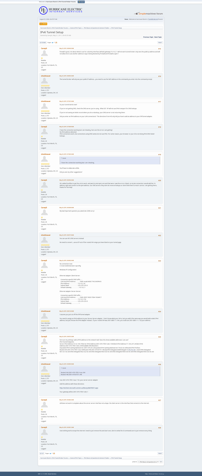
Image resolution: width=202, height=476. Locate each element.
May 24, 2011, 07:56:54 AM (66, 154)
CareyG (44, 48)
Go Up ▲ (161, 474)
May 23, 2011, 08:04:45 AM (66, 48)
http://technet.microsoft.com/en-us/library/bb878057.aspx (79, 388)
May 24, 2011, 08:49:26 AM (66, 260)
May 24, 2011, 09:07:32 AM (66, 336)
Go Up (42, 453)
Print (160, 42)
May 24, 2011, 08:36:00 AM (66, 207)
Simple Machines (52, 474)
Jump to (134, 462)
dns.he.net (132, 350)
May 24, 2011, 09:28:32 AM (66, 400)
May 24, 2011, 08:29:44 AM (66, 180)
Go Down (43, 42)
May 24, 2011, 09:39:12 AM (66, 427)
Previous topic (148, 37)
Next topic (158, 37)
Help (146, 474)
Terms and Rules (153, 474)
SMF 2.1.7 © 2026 (42, 474)
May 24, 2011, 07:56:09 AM (66, 126)
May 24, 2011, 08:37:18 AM (66, 235)
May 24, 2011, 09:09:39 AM (66, 364)
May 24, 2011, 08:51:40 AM (66, 311)
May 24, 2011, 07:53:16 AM (66, 101)
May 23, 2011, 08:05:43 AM (66, 76)
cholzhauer (45, 76)
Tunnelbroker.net (153, 19)
